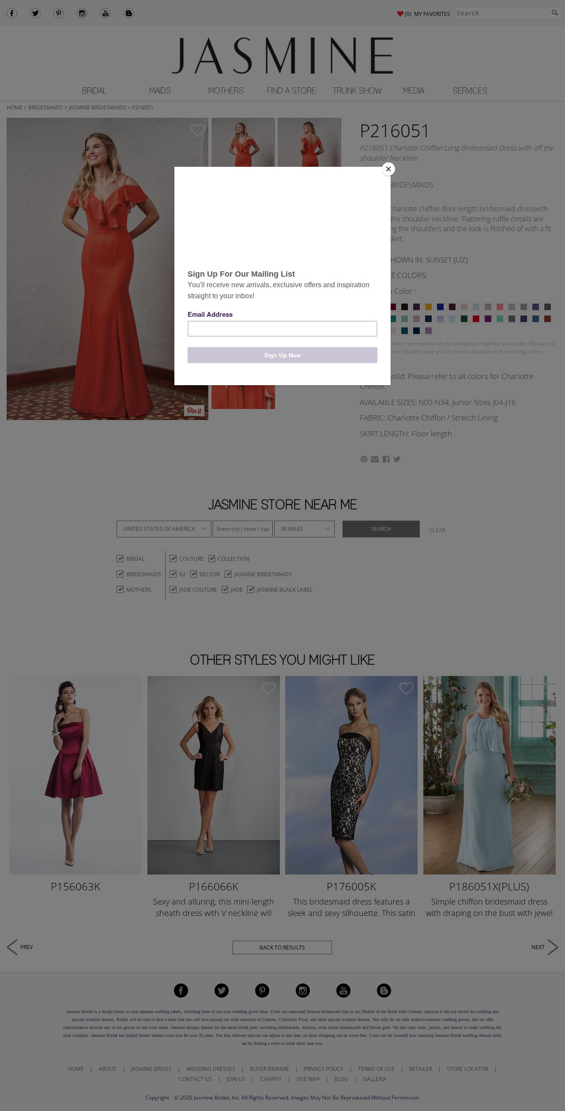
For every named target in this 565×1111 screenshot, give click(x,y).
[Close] (388, 169)
